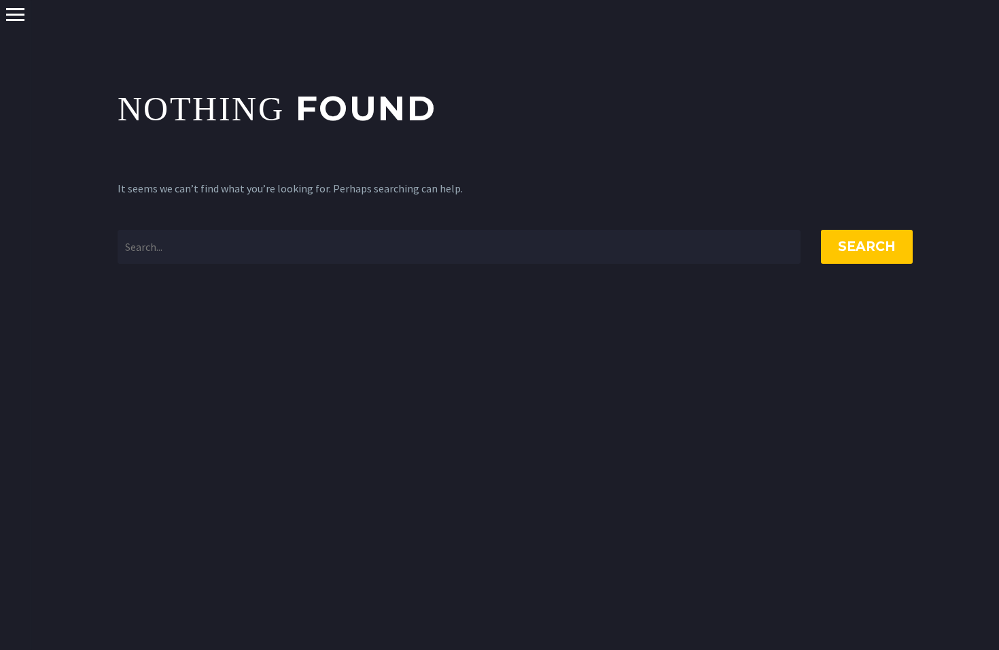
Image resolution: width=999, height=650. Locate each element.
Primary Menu (15, 14)
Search (867, 246)
